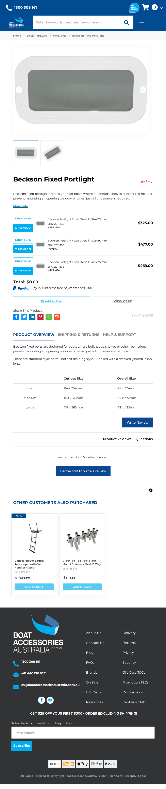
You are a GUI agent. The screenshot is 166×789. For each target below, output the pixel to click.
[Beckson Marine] (147, 181)
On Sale (92, 682)
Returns (129, 643)
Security (129, 663)
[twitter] (24, 317)
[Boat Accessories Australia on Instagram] (51, 700)
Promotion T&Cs (135, 682)
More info (20, 206)
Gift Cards (94, 692)
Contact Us (95, 643)
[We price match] (134, 7)
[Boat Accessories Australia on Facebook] (42, 700)
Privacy (128, 653)
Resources (94, 702)
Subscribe (21, 746)
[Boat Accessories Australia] (16, 22)
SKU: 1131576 (70, 568)
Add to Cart (34, 587)
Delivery (129, 633)
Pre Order (24, 227)
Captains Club (133, 702)
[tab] (35, 336)
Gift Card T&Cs (133, 672)
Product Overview (33, 334)
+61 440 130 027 (33, 673)
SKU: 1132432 (22, 572)
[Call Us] (9, 9)
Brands (91, 672)
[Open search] (125, 22)
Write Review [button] (137, 422)
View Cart (123, 301)
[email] (57, 317)
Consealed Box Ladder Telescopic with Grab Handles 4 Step (29, 564)
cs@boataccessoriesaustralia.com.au (50, 685)
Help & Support (119, 334)
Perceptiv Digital (134, 775)
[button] (151, 8)
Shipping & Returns (78, 334)
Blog (90, 653)
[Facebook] (16, 317)
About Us (93, 633)
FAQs (90, 663)
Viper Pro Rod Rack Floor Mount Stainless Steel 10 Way (82, 562)
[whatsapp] (49, 317)
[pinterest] (40, 317)
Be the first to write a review (83, 471)
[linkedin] (32, 317)
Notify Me (24, 218)
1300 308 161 (25, 7)
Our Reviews (132, 692)
